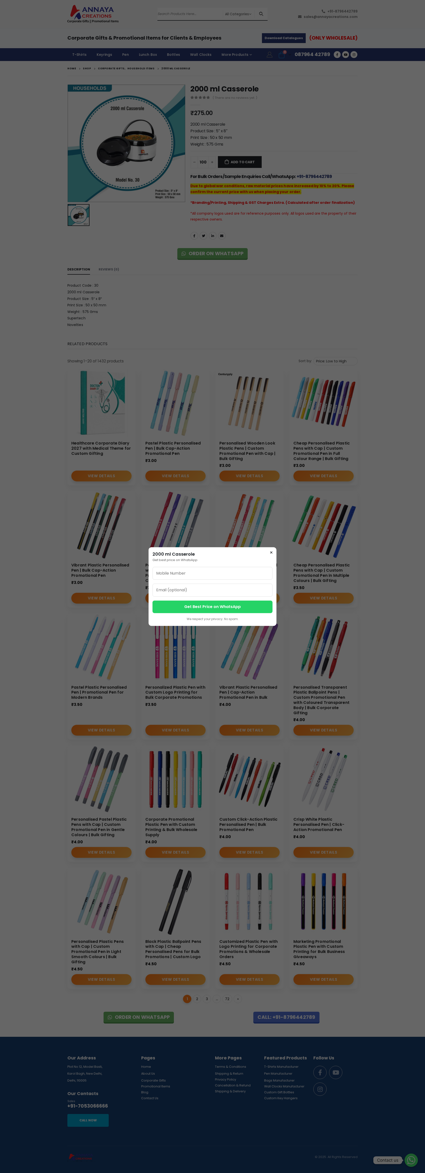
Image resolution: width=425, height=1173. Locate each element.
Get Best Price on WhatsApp (212, 606)
